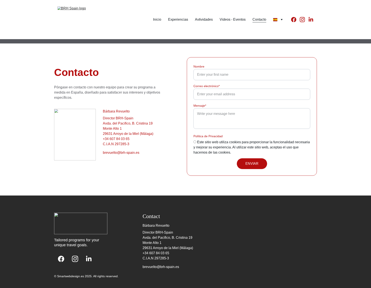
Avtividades (204, 19)
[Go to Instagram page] (304, 19)
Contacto (259, 19)
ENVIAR (251, 163)
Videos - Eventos (233, 19)
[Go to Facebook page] (295, 19)
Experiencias (178, 19)
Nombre (198, 66)
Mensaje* (199, 105)
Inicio (157, 19)
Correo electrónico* (206, 86)
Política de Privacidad (208, 136)
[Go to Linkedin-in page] (310, 19)
